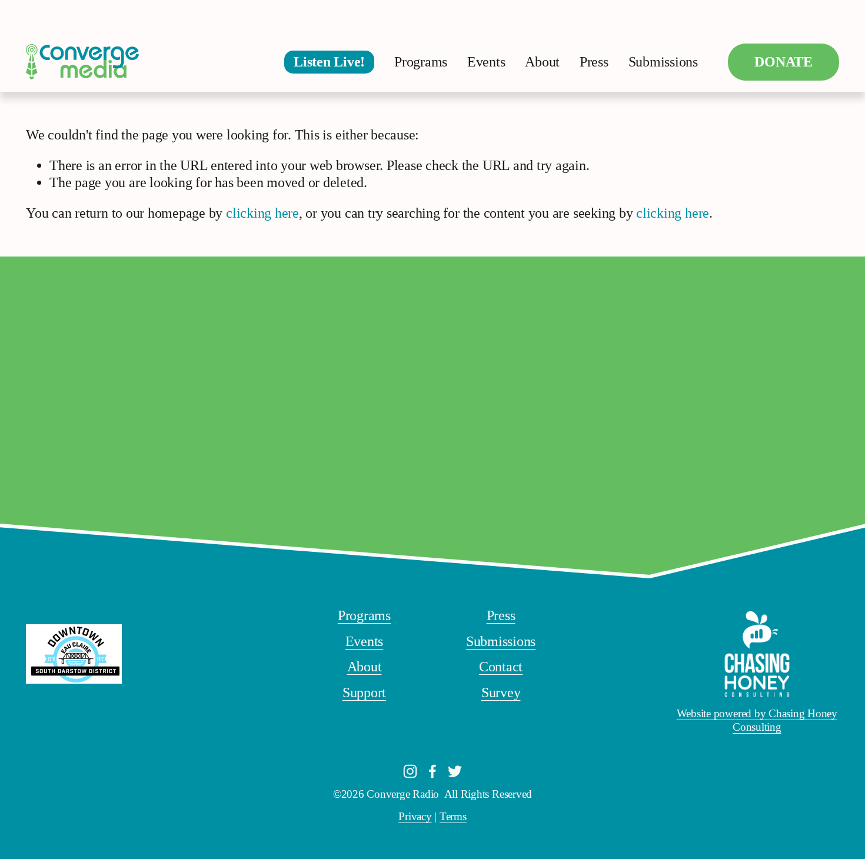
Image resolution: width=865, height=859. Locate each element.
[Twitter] (455, 771)
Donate (783, 61)
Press (594, 61)
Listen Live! (329, 61)
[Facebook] (432, 771)
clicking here (262, 213)
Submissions (663, 61)
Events (486, 61)
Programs (420, 61)
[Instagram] (410, 771)
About (542, 61)
